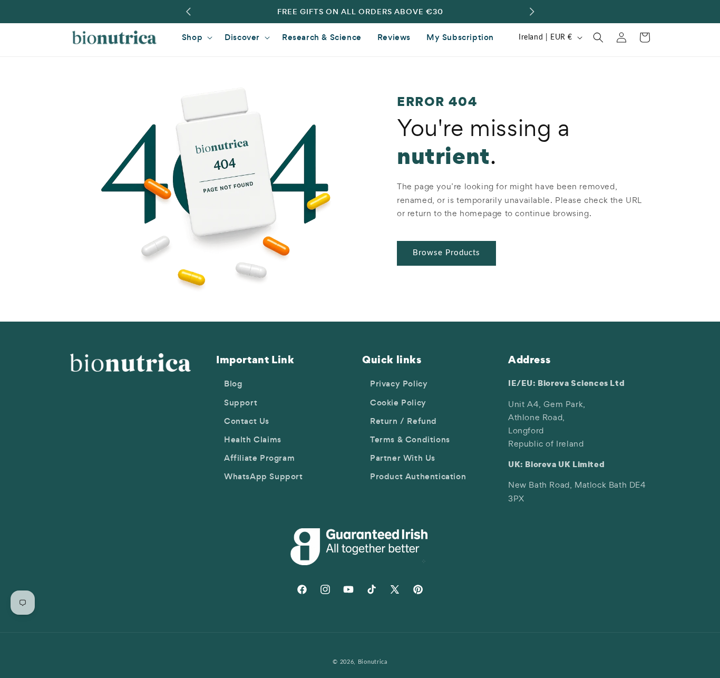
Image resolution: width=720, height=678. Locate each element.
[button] (195, 37)
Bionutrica (372, 662)
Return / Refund (403, 421)
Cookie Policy (398, 402)
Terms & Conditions (410, 439)
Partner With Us (402, 457)
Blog (233, 383)
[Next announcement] (531, 11)
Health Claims (252, 439)
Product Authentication (418, 476)
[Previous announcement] (188, 11)
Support (240, 402)
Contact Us (246, 421)
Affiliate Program (259, 457)
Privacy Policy (398, 383)
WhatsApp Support (263, 476)
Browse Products (446, 253)
